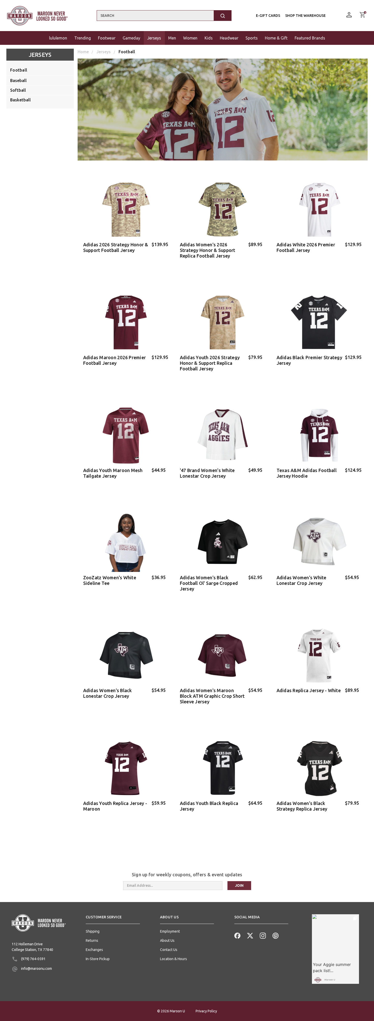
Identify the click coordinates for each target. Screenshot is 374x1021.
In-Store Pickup (98, 959)
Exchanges (94, 950)
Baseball (18, 80)
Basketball (20, 100)
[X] (249, 935)
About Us (167, 940)
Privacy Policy (206, 1011)
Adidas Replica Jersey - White (309, 690)
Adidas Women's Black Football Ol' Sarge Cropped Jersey (209, 583)
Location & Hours (173, 959)
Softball (18, 90)
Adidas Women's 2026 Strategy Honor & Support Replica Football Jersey (207, 250)
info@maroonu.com (36, 968)
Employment (170, 931)
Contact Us (168, 950)
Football (18, 70)
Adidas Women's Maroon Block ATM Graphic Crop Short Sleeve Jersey (212, 696)
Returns (92, 940)
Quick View (126, 264)
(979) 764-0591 (33, 959)
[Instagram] (262, 935)
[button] (113, 919)
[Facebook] (236, 935)
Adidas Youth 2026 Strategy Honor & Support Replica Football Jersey (210, 363)
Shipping (92, 931)
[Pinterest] (275, 935)
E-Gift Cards (268, 16)
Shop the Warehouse (305, 16)
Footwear (107, 38)
